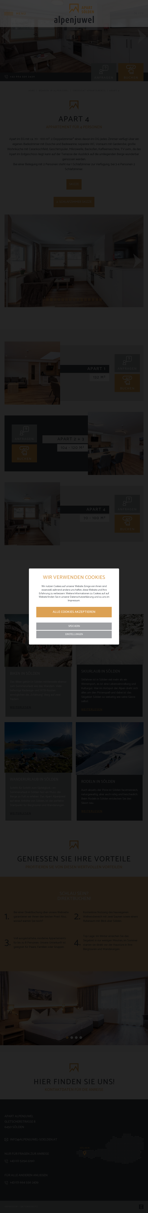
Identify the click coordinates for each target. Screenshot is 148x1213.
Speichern (74, 626)
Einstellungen (74, 634)
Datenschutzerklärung (82, 597)
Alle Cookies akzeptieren (74, 612)
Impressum (74, 601)
